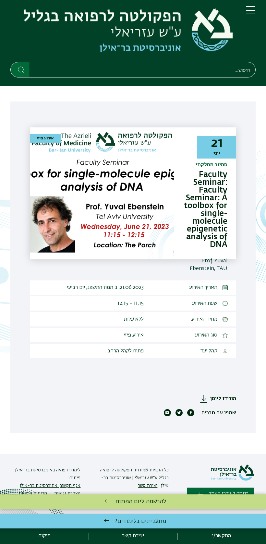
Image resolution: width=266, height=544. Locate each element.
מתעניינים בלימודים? (140, 521)
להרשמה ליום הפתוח (140, 501)
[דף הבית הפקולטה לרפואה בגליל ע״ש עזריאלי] (123, 32)
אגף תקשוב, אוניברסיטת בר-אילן (50, 485)
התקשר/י (221, 535)
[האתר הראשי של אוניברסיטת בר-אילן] (232, 479)
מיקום (44, 535)
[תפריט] (250, 13)
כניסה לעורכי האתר (228, 493)
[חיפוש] (20, 69)
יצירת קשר (147, 485)
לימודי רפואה (67, 470)
